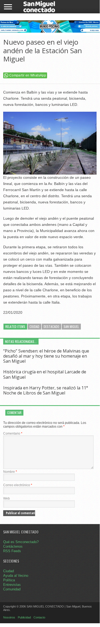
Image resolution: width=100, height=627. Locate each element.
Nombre (10, 472)
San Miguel (71, 326)
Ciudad (34, 326)
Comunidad (11, 589)
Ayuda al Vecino (15, 576)
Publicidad (24, 617)
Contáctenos (13, 546)
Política (9, 580)
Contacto (39, 617)
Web (6, 498)
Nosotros (9, 617)
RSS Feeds (12, 551)
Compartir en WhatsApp (27, 75)
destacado (51, 326)
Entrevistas (12, 585)
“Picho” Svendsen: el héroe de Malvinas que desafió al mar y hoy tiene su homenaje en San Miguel (46, 356)
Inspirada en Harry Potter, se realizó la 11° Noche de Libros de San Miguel (45, 390)
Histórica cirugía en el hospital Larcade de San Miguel (44, 374)
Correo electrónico (17, 485)
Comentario (12, 433)
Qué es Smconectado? (21, 542)
